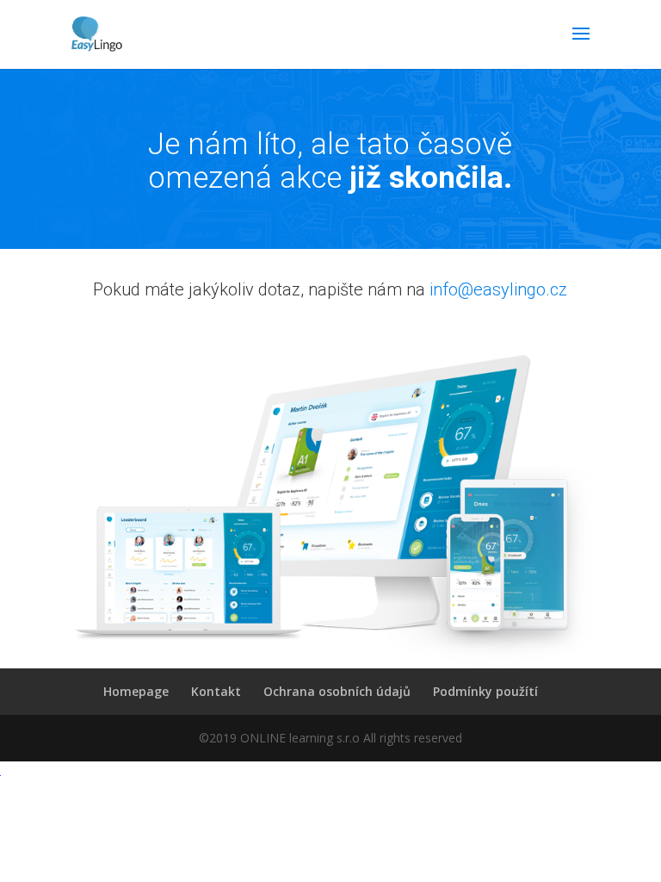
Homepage (136, 691)
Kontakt (216, 691)
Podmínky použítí (485, 691)
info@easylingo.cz (498, 289)
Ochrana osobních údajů (337, 691)
